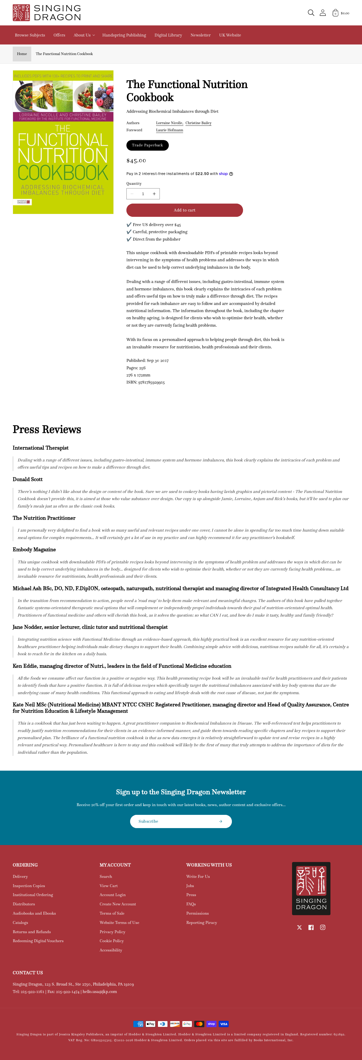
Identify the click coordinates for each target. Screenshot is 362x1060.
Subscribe (148, 821)
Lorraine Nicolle (169, 122)
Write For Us (198, 876)
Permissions (197, 913)
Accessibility (111, 950)
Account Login (113, 894)
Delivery (20, 876)
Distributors (24, 903)
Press (191, 894)
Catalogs (20, 922)
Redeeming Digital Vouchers (38, 940)
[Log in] (323, 12)
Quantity (134, 183)
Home (22, 53)
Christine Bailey (198, 122)
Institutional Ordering (33, 894)
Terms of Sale (112, 913)
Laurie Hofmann (169, 130)
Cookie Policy (112, 940)
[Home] (47, 12)
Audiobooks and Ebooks (34, 913)
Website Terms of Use (119, 922)
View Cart (109, 885)
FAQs (191, 903)
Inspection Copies (29, 885)
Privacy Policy (112, 931)
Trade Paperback (147, 145)
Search (106, 876)
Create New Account (118, 903)
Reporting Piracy (201, 922)
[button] (311, 12)
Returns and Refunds (32, 931)
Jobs (190, 885)
